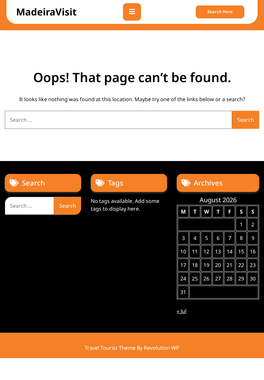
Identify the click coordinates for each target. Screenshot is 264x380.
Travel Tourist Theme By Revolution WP (132, 347)
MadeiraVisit (46, 11)
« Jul (181, 311)
